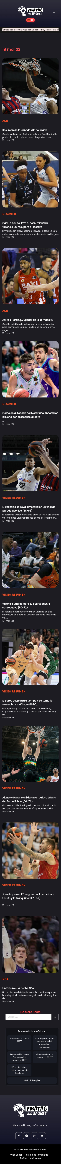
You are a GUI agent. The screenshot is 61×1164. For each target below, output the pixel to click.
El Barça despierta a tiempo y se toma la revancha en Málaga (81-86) (27, 702)
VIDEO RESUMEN (13, 498)
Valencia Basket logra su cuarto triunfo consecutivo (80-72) (26, 605)
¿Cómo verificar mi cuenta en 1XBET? (44, 1056)
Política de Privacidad (36, 1154)
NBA (5, 979)
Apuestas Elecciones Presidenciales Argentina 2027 (19, 1057)
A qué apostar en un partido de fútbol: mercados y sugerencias (44, 1042)
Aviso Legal (16, 1154)
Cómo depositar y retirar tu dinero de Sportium (19, 1070)
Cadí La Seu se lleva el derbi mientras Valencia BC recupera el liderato (25, 225)
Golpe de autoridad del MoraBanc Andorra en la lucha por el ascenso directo (30, 415)
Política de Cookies (30, 1158)
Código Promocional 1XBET (19, 1040)
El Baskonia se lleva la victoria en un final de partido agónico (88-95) (28, 508)
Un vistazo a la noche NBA (18, 988)
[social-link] (18, 1135)
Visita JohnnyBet (32, 1080)
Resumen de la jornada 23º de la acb (24, 130)
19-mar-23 (8, 140)
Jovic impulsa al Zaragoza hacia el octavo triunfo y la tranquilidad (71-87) (27, 896)
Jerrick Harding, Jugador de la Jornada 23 (27, 320)
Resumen (9, 214)
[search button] (55, 1017)
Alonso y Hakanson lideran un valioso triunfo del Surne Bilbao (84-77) (29, 799)
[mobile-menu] (57, 11)
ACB (5, 121)
